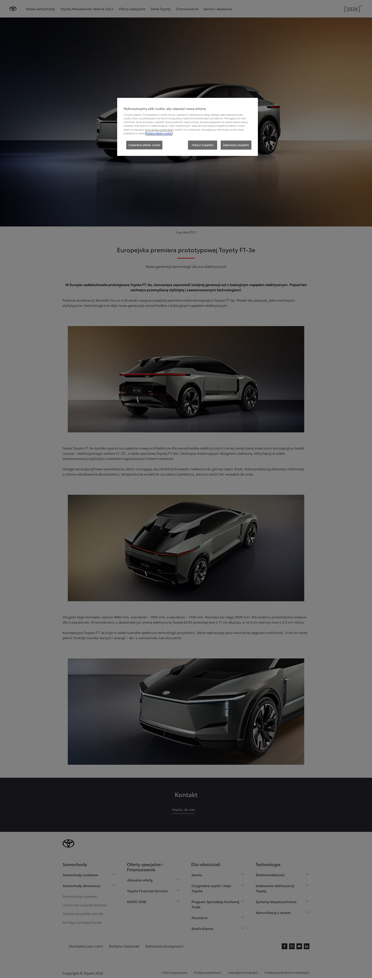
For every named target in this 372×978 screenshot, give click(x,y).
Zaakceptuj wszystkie (236, 145)
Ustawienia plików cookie (144, 145)
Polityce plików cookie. (159, 133)
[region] (187, 127)
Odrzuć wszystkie (202, 145)
